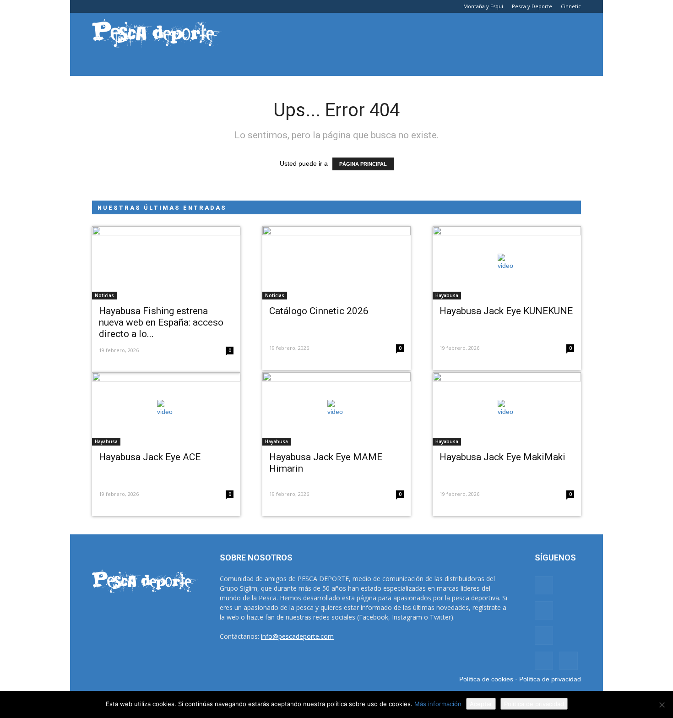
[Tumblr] (129, 6)
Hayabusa (446, 295)
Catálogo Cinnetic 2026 (319, 310)
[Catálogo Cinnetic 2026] (336, 262)
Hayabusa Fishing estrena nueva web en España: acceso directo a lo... (161, 322)
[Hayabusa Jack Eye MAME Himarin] (336, 409)
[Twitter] (144, 6)
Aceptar (481, 703)
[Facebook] (99, 6)
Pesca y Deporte (532, 6)
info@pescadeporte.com (297, 636)
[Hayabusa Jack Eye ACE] (166, 409)
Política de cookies (486, 679)
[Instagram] (114, 6)
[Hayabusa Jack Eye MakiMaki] (507, 409)
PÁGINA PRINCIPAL (363, 164)
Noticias (104, 295)
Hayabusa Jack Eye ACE (150, 456)
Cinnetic (571, 6)
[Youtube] (159, 6)
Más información (437, 703)
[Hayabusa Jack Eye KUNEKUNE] (507, 262)
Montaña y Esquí (483, 6)
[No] (661, 704)
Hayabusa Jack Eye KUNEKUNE (506, 310)
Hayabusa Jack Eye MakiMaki (502, 456)
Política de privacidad (550, 679)
